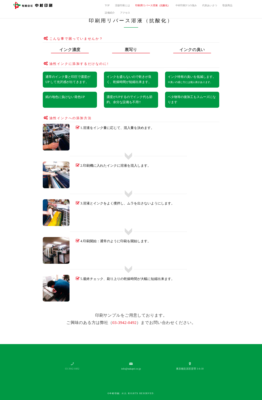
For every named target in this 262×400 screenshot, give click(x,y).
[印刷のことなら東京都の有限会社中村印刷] (32, 5)
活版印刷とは (122, 5)
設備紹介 (110, 12)
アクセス (125, 12)
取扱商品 (227, 5)
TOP (107, 5)
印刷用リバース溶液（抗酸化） (152, 5)
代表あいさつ (209, 5)
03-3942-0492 (124, 322)
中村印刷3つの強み (186, 5)
